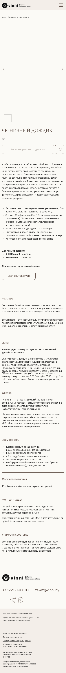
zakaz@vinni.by (47, 590)
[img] (16, 5)
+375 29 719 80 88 (16, 590)
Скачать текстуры (19, 275)
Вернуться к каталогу (18, 17)
